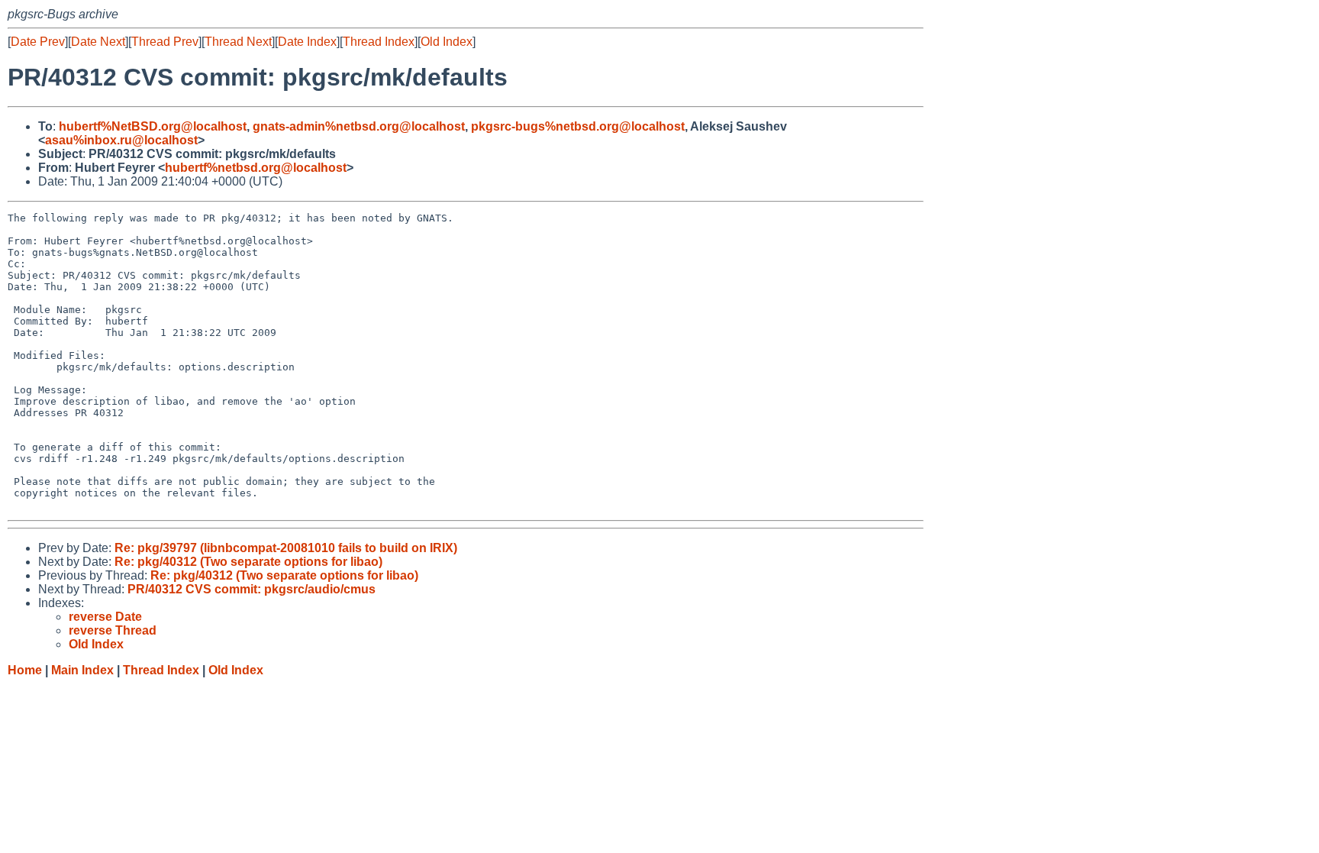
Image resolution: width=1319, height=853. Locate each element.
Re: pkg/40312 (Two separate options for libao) (248, 561)
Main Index (82, 670)
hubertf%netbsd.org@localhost (256, 167)
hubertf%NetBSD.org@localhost (153, 126)
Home (25, 670)
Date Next (98, 41)
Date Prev (38, 41)
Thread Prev (164, 41)
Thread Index (378, 41)
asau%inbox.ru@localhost (121, 140)
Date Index (307, 41)
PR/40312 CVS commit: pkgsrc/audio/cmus (251, 589)
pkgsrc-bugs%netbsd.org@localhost (578, 126)
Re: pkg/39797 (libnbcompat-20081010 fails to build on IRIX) (285, 547)
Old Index (446, 41)
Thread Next (238, 41)
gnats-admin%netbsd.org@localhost (359, 126)
